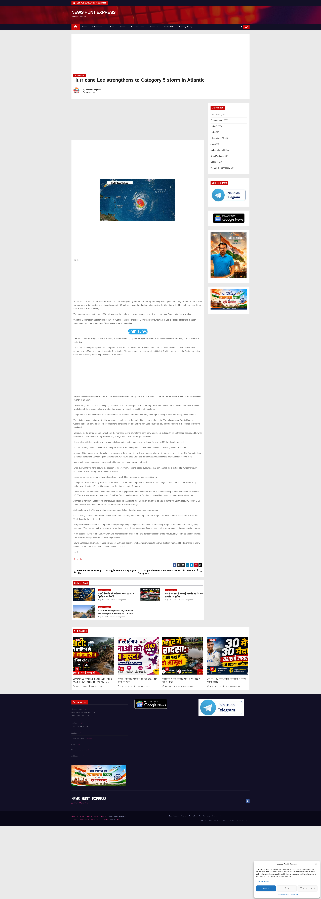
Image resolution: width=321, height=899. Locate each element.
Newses (113, 819)
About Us (154, 27)
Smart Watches (217, 156)
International (98, 27)
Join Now (137, 331)
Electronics (215, 114)
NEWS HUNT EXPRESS (93, 12)
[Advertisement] (148, 54)
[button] (316, 864)
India (84, 27)
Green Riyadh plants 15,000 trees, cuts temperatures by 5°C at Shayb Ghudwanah (116, 613)
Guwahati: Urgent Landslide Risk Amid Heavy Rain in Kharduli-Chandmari (92, 682)
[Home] (75, 27)
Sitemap (206, 816)
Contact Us (169, 27)
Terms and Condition (239, 820)
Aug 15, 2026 (216, 686)
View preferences (307, 888)
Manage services (263, 881)
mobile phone (217, 150)
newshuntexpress (93, 90)
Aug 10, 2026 (170, 600)
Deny (287, 888)
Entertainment (137, 27)
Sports (123, 27)
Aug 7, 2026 (103, 617)
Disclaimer (294, 894)
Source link (78, 559)
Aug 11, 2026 (103, 600)
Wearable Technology (220, 168)
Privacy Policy (185, 27)
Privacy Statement (283, 894)
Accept (266, 888)
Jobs (112, 27)
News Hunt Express (117, 816)
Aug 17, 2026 (82, 686)
